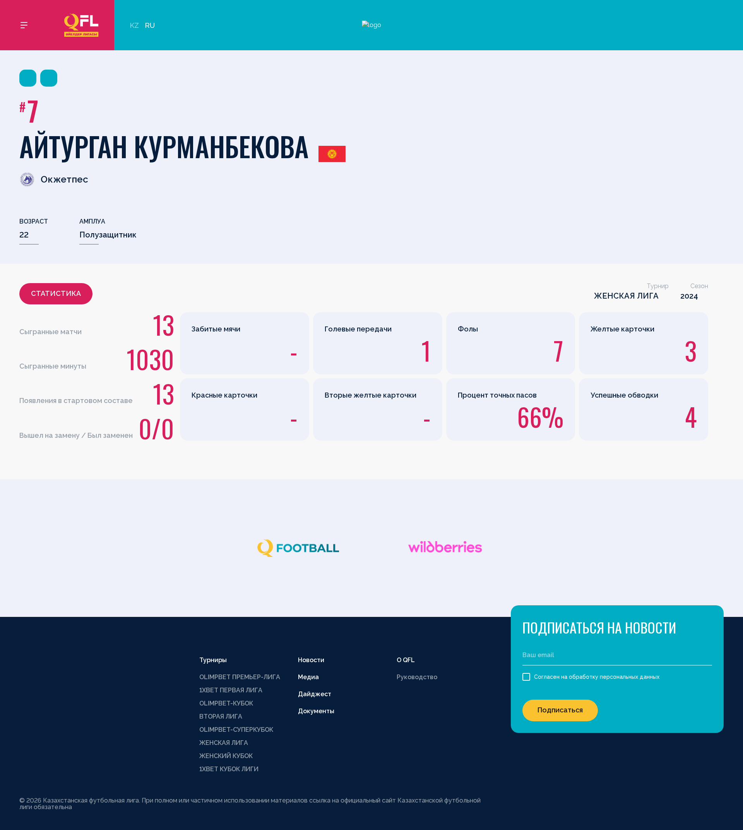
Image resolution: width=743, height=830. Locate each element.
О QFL (406, 660)
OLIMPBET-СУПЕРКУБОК (236, 729)
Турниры (213, 660)
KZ (134, 25)
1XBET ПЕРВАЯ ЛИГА (230, 690)
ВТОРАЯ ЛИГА (220, 716)
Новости (311, 660)
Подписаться (560, 710)
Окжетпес (64, 179)
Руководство (417, 677)
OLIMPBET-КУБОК (226, 703)
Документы (316, 711)
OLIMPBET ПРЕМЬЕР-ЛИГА (239, 677)
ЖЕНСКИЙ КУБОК (226, 756)
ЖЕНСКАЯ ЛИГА (626, 296)
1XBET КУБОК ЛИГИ (229, 769)
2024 (689, 296)
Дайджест (314, 694)
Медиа (308, 677)
